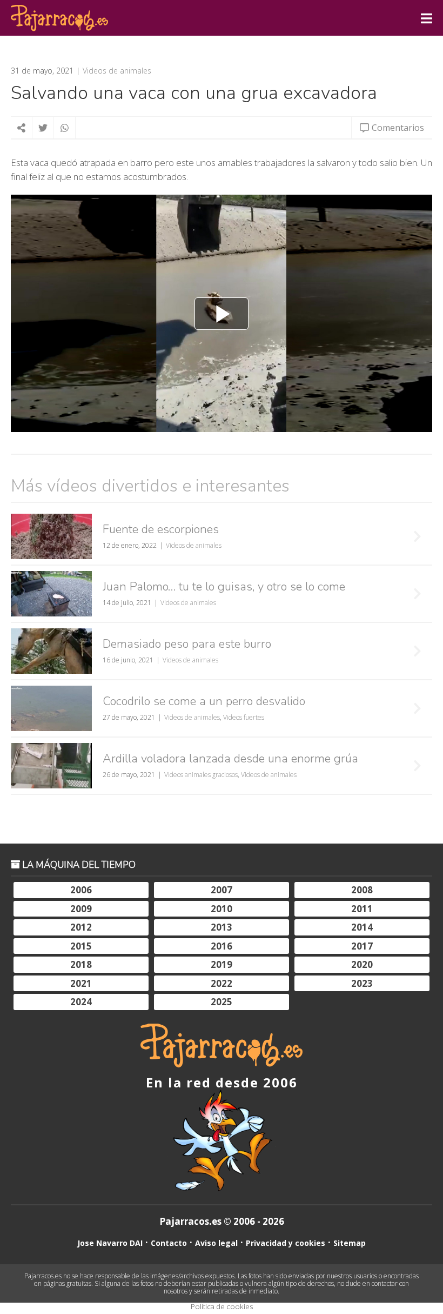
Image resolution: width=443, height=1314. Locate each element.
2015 (81, 946)
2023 (362, 983)
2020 (362, 964)
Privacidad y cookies (285, 1243)
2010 (221, 908)
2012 (81, 927)
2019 (221, 964)
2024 (81, 1002)
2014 (362, 927)
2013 (221, 927)
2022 (221, 983)
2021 (81, 983)
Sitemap (349, 1243)
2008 (362, 890)
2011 (362, 908)
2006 (81, 890)
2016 (221, 946)
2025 (221, 1002)
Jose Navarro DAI (110, 1243)
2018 (81, 964)
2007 (221, 890)
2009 (81, 908)
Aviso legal (216, 1243)
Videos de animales (117, 71)
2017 (362, 946)
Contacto (169, 1243)
